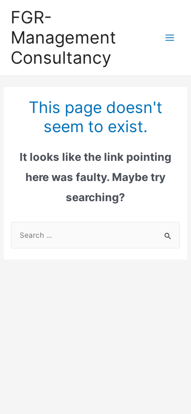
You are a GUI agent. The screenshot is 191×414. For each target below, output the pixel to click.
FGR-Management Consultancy (63, 37)
